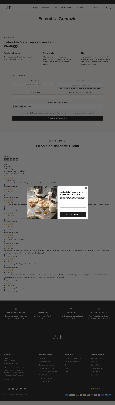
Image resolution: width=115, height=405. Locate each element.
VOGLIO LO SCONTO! (72, 214)
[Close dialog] (86, 188)
